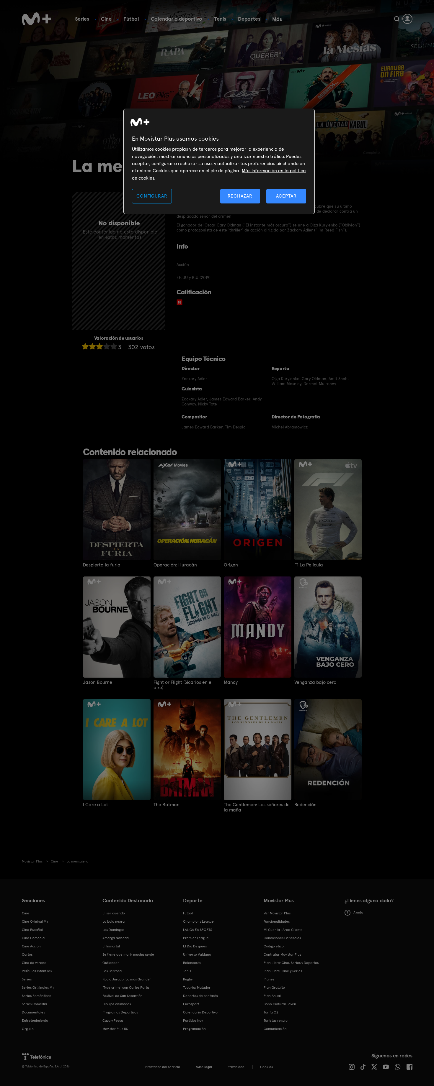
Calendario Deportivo (200, 1012)
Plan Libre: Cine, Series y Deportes (291, 963)
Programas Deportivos (120, 1012)
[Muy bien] (113, 346)
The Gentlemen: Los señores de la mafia (257, 807)
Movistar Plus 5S (115, 1029)
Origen (231, 565)
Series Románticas (36, 996)
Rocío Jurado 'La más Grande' (126, 979)
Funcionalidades (277, 921)
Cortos (27, 954)
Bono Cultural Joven (280, 1004)
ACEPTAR (286, 196)
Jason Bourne (97, 682)
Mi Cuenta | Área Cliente (283, 930)
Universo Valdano (197, 954)
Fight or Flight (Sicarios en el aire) (183, 685)
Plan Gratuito (274, 987)
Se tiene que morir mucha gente (128, 954)
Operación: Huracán (175, 565)
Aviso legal (204, 1067)
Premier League (196, 938)
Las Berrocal (112, 971)
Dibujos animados (116, 1004)
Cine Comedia (33, 938)
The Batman (167, 804)
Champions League (198, 921)
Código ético (274, 946)
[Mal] (92, 346)
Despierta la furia (101, 565)
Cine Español (32, 930)
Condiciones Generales (282, 938)
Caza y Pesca (112, 1020)
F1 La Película (308, 565)
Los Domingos (113, 930)
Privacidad (236, 1067)
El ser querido (113, 913)
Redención (305, 804)
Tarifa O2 (271, 1012)
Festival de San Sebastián (122, 996)
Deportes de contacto (200, 996)
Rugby (187, 979)
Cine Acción (31, 946)
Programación (194, 1029)
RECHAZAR (240, 196)
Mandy (231, 682)
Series (82, 19)
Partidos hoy (193, 1020)
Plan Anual (272, 996)
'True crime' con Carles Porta (125, 987)
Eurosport (191, 1004)
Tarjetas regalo (276, 1020)
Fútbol (131, 19)
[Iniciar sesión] (407, 19)
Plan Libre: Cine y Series (283, 971)
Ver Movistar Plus (277, 913)
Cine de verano (34, 963)
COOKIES (266, 1067)
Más (277, 19)
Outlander (110, 963)
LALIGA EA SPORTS (197, 930)
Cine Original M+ (35, 921)
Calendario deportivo (176, 19)
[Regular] (99, 346)
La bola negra (113, 921)
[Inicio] (36, 18)
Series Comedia (34, 1004)
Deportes (249, 19)
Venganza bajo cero (315, 682)
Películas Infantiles (37, 971)
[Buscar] (396, 19)
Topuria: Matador (197, 987)
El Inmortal (111, 946)
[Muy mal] (85, 346)
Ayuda (358, 912)
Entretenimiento (35, 1020)
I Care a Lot (95, 804)
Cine (106, 19)
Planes (269, 979)
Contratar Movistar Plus (282, 954)
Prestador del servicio (162, 1067)
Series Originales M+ (38, 987)
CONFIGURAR (151, 196)
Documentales (33, 1012)
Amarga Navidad (115, 938)
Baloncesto (192, 963)
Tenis (220, 19)
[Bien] (106, 346)
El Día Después (195, 946)
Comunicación (275, 1029)
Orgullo (28, 1029)
